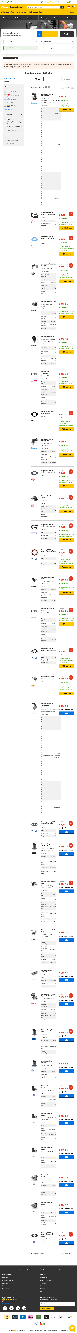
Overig (69, 18)
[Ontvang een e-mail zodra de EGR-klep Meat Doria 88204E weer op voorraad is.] (66, 1123)
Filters (37, 79)
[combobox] (23, 42)
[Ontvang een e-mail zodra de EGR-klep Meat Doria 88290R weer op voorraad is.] (66, 1212)
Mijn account (5, 1289)
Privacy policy (44, 1283)
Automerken (21, 12)
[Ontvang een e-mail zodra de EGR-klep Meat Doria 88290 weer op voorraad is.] (66, 1185)
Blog (41, 1291)
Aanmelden (46, 1308)
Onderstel (18, 18)
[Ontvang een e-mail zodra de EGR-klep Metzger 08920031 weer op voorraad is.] (66, 980)
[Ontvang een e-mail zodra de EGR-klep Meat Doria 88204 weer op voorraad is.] (66, 1096)
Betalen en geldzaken (8, 1280)
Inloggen (71, 12)
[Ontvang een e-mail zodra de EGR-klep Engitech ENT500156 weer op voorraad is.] (66, 854)
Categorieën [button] (8, 114)
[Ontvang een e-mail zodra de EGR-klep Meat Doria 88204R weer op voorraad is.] (66, 1157)
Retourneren (5, 1286)
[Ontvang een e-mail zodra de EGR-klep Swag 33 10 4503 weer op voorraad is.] (66, 1040)
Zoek (66, 34)
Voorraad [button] (7, 136)
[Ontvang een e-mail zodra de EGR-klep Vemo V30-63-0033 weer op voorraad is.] (66, 940)
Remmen (57, 18)
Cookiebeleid (43, 1286)
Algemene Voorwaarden (50, 1330)
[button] (8, 109)
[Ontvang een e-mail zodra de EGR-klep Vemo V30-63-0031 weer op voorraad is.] (66, 891)
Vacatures (42, 1289)
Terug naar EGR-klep (9, 78)
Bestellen (5, 1277)
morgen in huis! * (24, 1269)
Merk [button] (6, 87)
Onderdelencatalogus (10, 58)
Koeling (44, 18)
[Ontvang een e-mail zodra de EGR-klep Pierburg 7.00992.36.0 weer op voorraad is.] (66, 713)
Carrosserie (31, 18)
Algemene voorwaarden (46, 1280)
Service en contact (45, 1277)
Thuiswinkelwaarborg (35, 1330)
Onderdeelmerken (35, 12)
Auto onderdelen (7, 12)
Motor (5, 18)
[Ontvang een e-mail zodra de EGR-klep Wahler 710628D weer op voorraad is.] (66, 1071)
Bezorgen (5, 1283)
